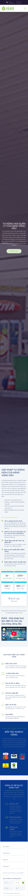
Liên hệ (21, 612)
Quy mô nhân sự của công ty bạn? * (12, 878)
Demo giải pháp (14, 251)
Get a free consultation (9, 517)
